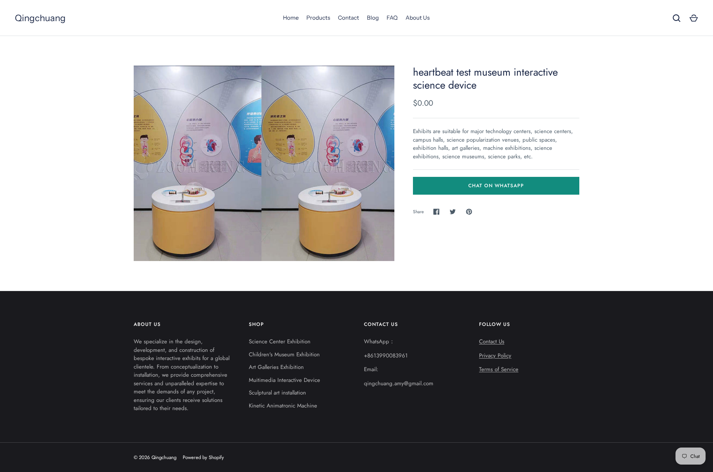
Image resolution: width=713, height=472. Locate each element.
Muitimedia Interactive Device (284, 380)
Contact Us (491, 341)
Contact (348, 17)
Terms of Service (498, 369)
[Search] (676, 18)
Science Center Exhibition (279, 341)
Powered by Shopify (203, 457)
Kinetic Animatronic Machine (283, 406)
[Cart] (694, 18)
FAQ (392, 17)
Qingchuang (40, 18)
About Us (418, 17)
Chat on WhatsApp (496, 185)
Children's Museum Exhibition (284, 354)
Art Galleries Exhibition (276, 367)
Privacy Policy (495, 355)
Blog (373, 17)
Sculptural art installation (277, 393)
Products (318, 17)
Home (291, 17)
